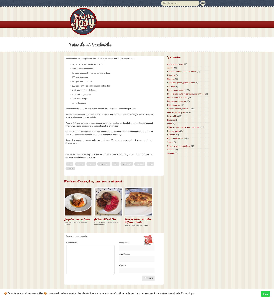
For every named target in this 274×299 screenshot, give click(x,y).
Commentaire (71, 243)
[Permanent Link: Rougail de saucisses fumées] (79, 217)
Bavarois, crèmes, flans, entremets (181, 71)
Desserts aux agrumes (176, 90)
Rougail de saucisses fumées (77, 219)
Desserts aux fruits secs (177, 98)
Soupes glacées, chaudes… (179, 146)
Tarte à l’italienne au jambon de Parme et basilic (137, 220)
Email (124, 254)
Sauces (170, 142)
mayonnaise (104, 164)
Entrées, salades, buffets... (109, 222)
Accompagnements (175, 64)
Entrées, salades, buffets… (178, 109)
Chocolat (171, 79)
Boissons (171, 75)
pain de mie (127, 164)
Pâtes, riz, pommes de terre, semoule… (183, 127)
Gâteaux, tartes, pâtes (176, 112)
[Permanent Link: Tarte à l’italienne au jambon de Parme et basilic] (139, 217)
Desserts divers (173, 105)
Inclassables (172, 116)
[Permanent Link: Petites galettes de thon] (109, 217)
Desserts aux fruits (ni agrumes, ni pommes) (185, 94)
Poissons (171, 135)
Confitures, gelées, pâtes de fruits (181, 83)
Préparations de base (176, 138)
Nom (124, 243)
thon (150, 164)
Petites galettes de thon (105, 219)
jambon (91, 164)
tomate (70, 168)
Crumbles (171, 86)
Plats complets (74, 222)
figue (70, 164)
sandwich (140, 164)
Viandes (84, 222)
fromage (80, 164)
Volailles (67, 224)
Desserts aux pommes (176, 101)
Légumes (171, 120)
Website (122, 265)
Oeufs (169, 124)
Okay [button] (265, 294)
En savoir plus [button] (188, 293)
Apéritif (170, 68)
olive (115, 164)
